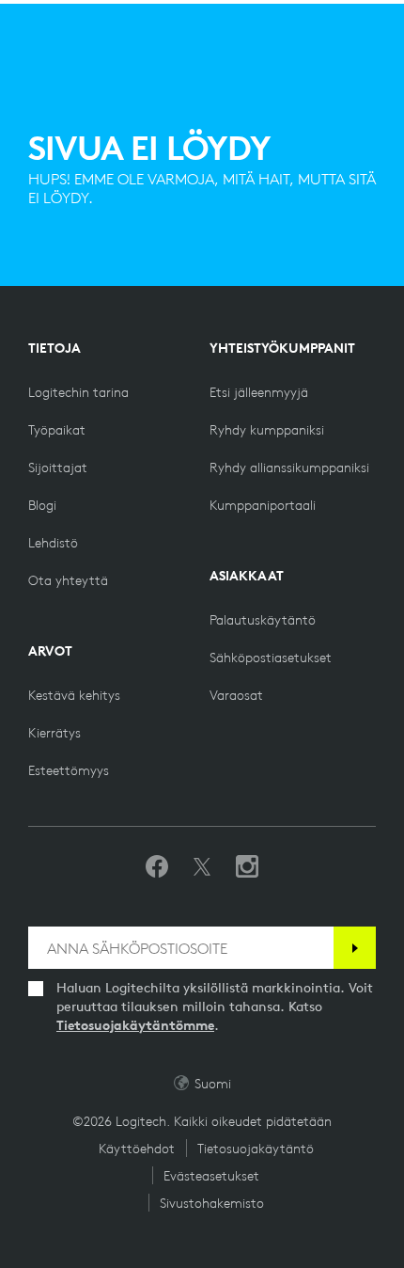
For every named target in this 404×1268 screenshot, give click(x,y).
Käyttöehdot (137, 1148)
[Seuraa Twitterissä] (202, 867)
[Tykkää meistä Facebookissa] (157, 867)
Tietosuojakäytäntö (255, 1148)
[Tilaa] (355, 948)
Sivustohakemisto (212, 1203)
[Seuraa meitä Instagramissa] (247, 867)
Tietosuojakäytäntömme (135, 1025)
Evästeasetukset (211, 1175)
